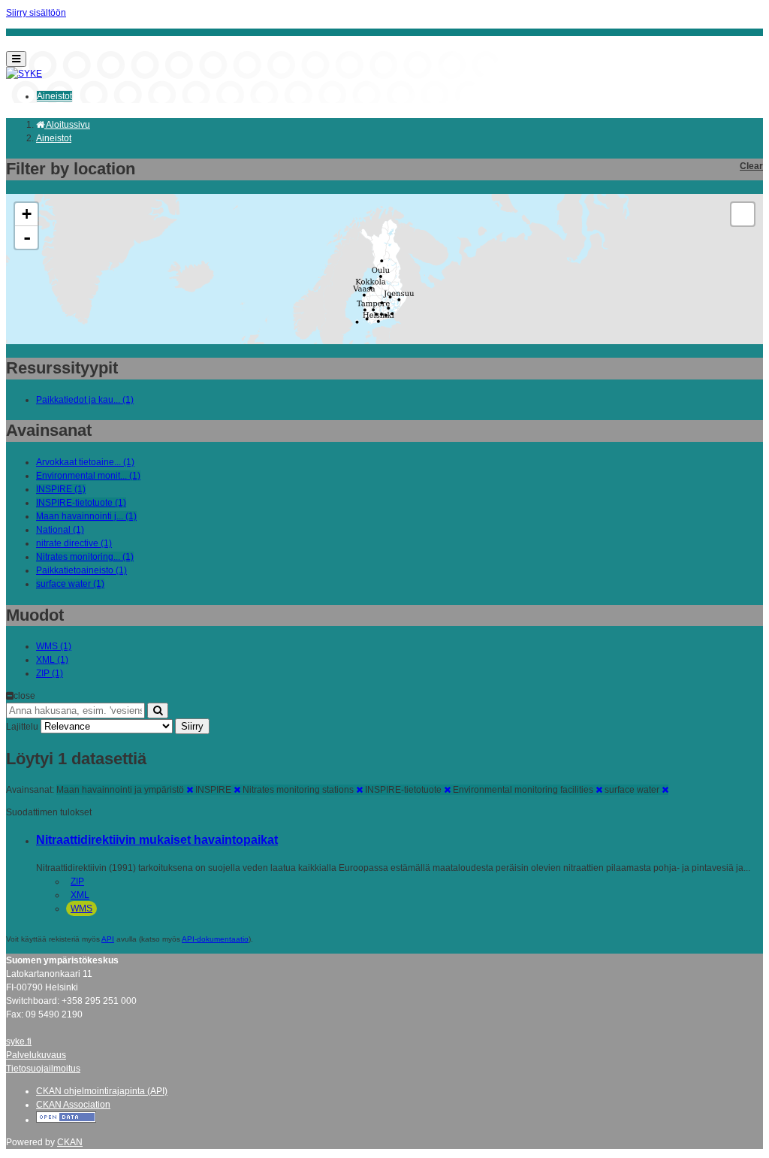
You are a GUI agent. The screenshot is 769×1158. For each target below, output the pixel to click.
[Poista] (189, 790)
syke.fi (19, 1041)
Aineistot (54, 96)
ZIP (77, 881)
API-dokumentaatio (215, 939)
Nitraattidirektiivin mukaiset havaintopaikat (157, 839)
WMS (81, 908)
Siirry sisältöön (36, 13)
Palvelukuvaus (36, 1055)
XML (80, 895)
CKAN (70, 1142)
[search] (157, 710)
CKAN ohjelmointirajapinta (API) (101, 1091)
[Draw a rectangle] (742, 214)
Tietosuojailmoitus (43, 1068)
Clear (751, 166)
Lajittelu (22, 726)
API (107, 939)
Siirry (192, 726)
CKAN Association (73, 1104)
